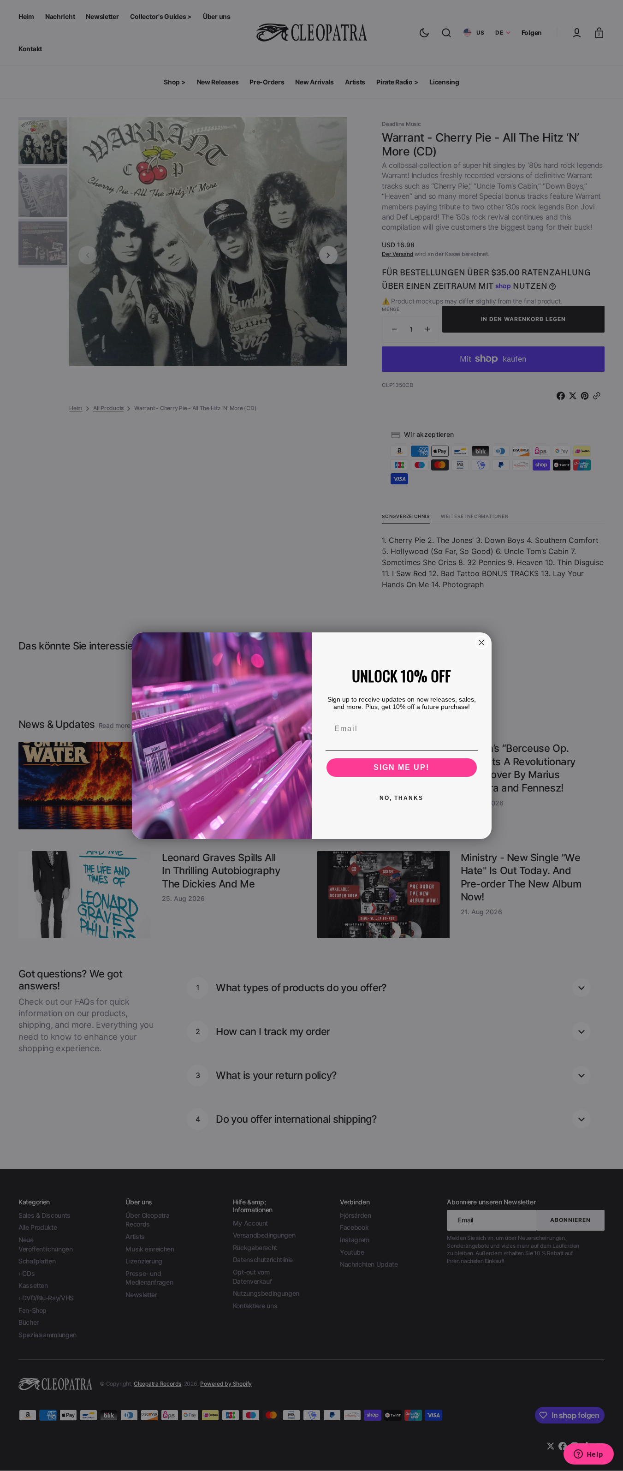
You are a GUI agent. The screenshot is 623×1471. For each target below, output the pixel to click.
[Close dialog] (481, 642)
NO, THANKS (401, 798)
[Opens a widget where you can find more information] (588, 1454)
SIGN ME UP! (401, 767)
